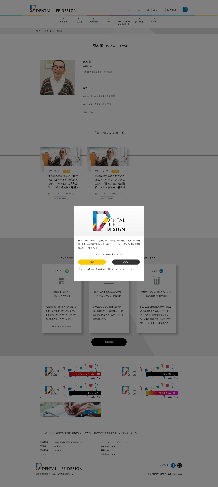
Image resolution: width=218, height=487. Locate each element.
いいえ (126, 262)
